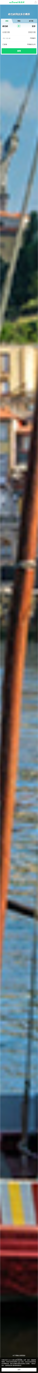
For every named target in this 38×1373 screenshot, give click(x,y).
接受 (19, 1370)
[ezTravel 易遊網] (19, 2)
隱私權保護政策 (17, 1365)
